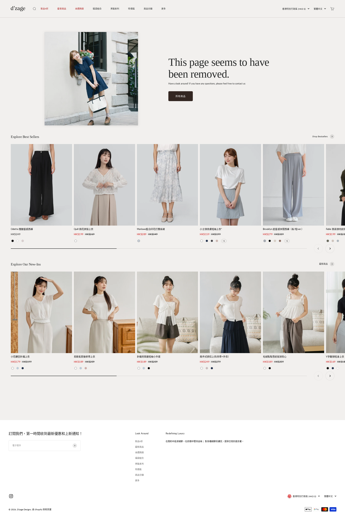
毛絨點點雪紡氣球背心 (274, 356)
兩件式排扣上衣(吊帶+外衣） (215, 356)
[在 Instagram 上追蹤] (11, 496)
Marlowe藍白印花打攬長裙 (151, 229)
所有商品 (181, 96)
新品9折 (44, 8)
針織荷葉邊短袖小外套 (148, 356)
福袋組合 (97, 8)
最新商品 (61, 8)
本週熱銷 (79, 8)
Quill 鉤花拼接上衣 (83, 229)
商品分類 (148, 8)
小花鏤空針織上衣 (20, 356)
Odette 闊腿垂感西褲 (22, 229)
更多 (163, 8)
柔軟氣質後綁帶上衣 (84, 356)
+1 (224, 241)
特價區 (131, 8)
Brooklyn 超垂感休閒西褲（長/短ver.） (283, 229)
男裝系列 (115, 8)
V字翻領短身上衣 (335, 356)
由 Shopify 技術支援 (41, 509)
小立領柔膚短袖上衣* (211, 229)
